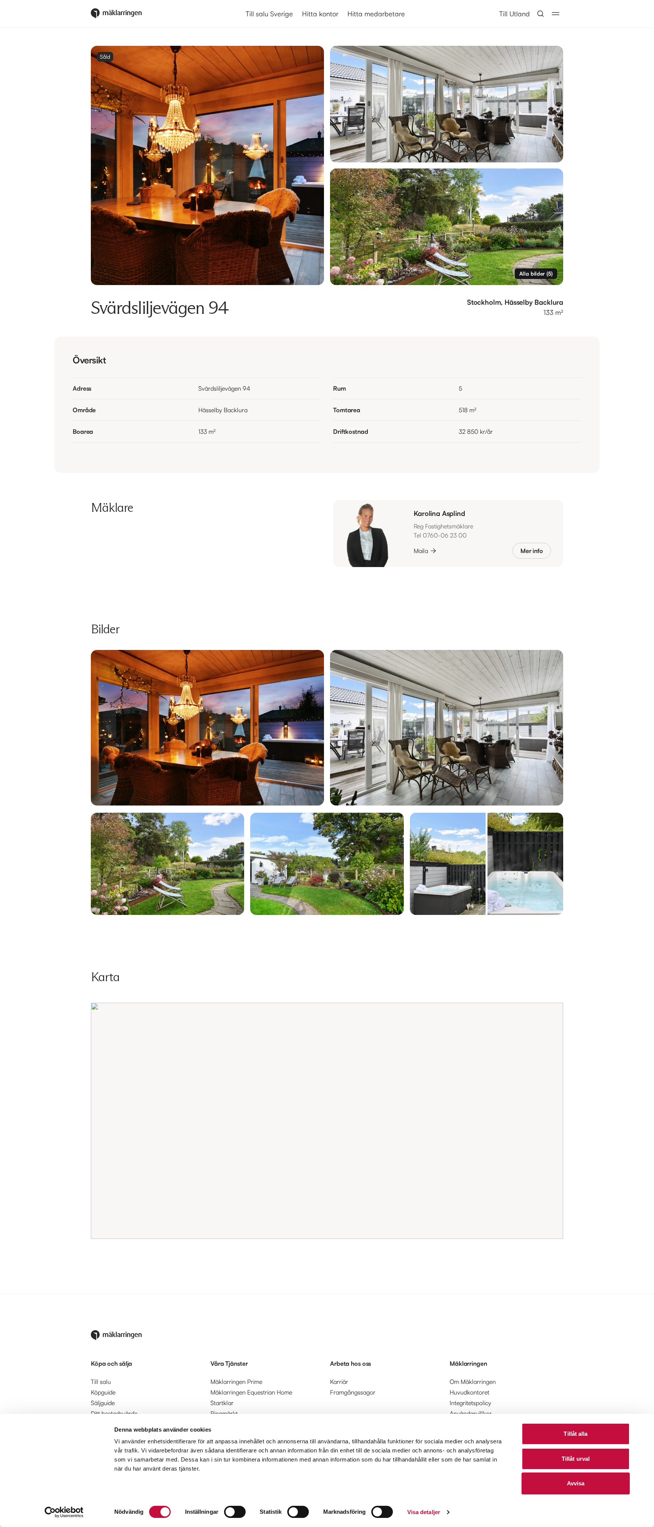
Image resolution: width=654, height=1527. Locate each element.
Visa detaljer (423, 1512)
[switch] (235, 1512)
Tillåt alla (575, 1433)
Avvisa (576, 1483)
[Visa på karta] (327, 1121)
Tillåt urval (576, 1458)
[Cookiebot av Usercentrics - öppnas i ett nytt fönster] (64, 1512)
